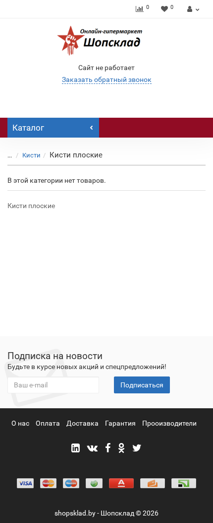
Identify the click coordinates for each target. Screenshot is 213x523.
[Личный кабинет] (192, 9)
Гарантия (120, 423)
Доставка (82, 423)
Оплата (48, 423)
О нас (20, 423)
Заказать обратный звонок (107, 79)
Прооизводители (169, 423)
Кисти (31, 155)
